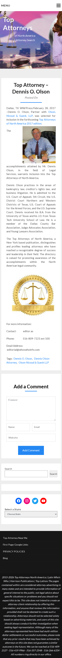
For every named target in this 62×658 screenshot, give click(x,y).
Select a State (13, 509)
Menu (5, 5)
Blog (5, 558)
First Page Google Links (15, 544)
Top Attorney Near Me (15, 537)
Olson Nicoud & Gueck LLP (34, 362)
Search (8, 468)
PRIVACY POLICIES (14, 551)
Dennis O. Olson (22, 358)
